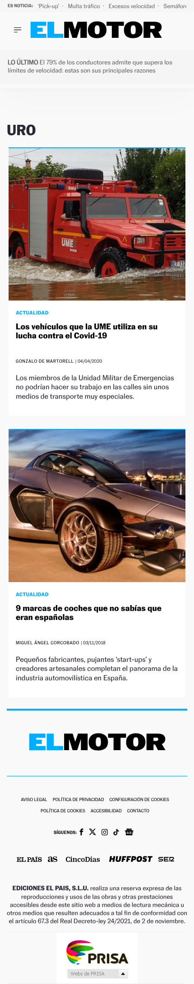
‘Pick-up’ (48, 6)
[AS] (53, 859)
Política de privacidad (78, 799)
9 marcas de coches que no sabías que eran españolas (89, 613)
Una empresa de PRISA (97, 952)
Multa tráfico (84, 6)
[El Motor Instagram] (105, 833)
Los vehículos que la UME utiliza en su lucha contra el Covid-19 (86, 331)
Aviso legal (34, 799)
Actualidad (32, 313)
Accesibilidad (106, 811)
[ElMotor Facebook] (81, 833)
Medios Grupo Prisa (97, 973)
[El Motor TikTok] (116, 833)
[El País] (29, 860)
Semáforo (177, 6)
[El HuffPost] (130, 860)
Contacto (138, 811)
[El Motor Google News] (129, 833)
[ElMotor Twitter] (92, 833)
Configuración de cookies (139, 799)
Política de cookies (63, 811)
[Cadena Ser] (166, 860)
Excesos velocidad (133, 6)
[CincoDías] (83, 860)
